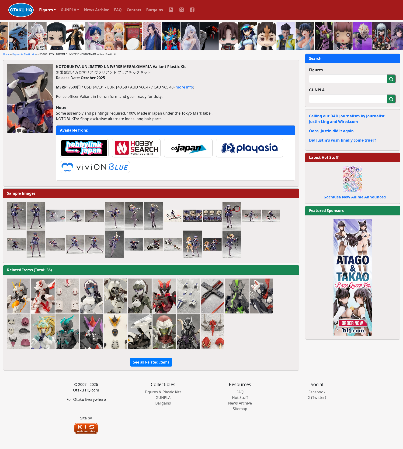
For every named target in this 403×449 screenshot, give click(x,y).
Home (6, 54)
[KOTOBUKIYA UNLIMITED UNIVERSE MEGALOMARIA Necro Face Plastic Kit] (188, 332)
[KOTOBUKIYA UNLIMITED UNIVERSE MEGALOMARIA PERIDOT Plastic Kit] (237, 296)
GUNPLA (317, 89)
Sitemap (240, 408)
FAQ (118, 9)
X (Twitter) (317, 397)
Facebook (317, 392)
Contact (134, 9)
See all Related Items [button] (151, 362)
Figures (316, 69)
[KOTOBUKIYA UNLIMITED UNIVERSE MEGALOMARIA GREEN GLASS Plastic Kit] (43, 332)
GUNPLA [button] (68, 9)
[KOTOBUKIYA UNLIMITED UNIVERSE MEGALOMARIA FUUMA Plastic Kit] (261, 296)
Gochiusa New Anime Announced (354, 197)
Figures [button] (46, 9)
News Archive (96, 9)
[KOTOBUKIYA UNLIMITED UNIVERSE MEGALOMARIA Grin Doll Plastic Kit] (164, 332)
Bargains (154, 9)
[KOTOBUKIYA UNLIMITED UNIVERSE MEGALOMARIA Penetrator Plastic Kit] (140, 296)
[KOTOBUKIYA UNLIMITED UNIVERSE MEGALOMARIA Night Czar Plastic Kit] (140, 332)
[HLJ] (353, 276)
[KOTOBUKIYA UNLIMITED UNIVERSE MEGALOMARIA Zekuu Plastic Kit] (91, 332)
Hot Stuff (240, 397)
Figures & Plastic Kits (24, 54)
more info (184, 87)
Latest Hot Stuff (323, 157)
